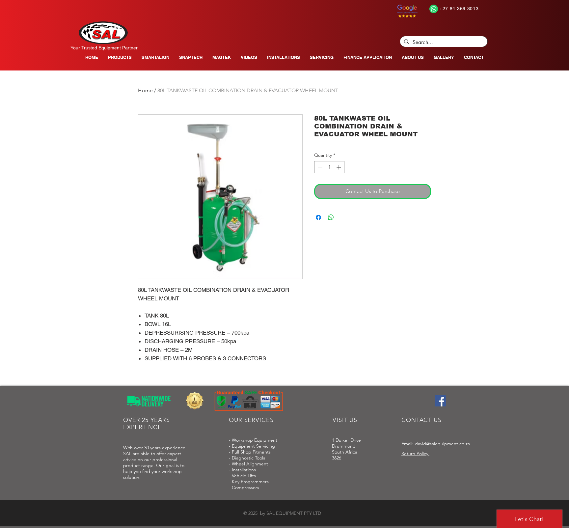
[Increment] (339, 167)
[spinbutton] (329, 167)
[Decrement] (319, 167)
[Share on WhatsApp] (331, 217)
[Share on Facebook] (318, 217)
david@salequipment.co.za (442, 444)
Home (145, 90)
